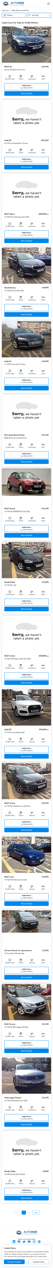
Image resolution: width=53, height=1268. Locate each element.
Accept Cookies (14, 1262)
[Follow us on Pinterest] (39, 1241)
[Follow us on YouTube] (29, 1241)
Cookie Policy (39, 1262)
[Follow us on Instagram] (34, 1241)
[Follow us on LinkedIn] (14, 1241)
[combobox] (39, 15)
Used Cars (5, 10)
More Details (26, 93)
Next (36, 1213)
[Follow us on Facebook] (19, 1241)
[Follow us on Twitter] (24, 1241)
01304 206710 (28, 88)
